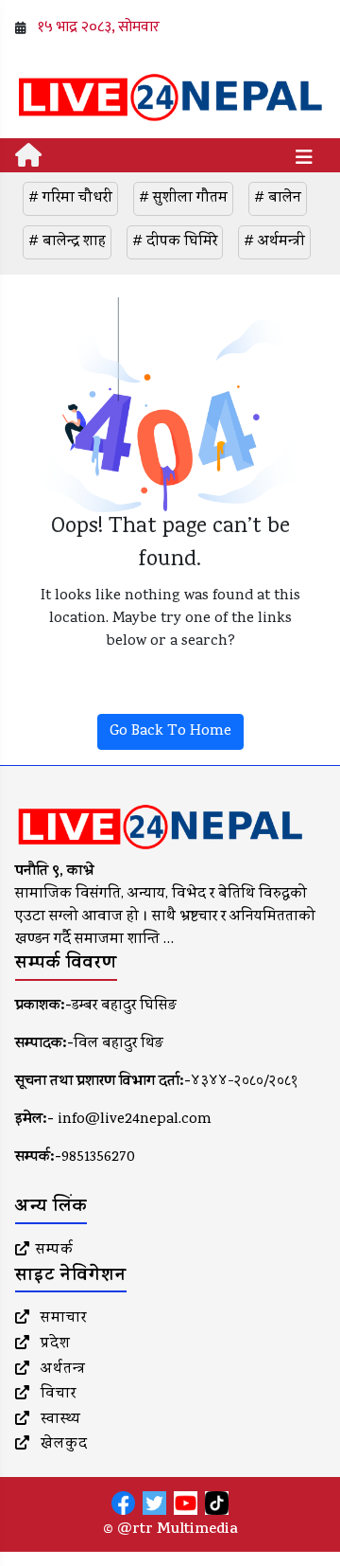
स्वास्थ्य (58, 1420)
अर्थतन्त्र (61, 1370)
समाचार (61, 1319)
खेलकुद (62, 1444)
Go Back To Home (170, 732)
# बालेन (277, 198)
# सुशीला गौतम (183, 198)
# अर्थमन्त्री (274, 242)
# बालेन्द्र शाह (67, 242)
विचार (56, 1394)
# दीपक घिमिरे (174, 242)
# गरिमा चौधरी (70, 198)
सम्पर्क (55, 1250)
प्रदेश (53, 1344)
